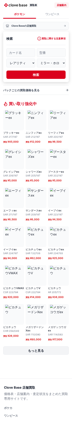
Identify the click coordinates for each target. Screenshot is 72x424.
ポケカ (8, 407)
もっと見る (36, 350)
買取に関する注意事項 (54, 38)
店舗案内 (61, 5)
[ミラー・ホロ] (51, 63)
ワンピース (52, 14)
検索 (36, 75)
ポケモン (19, 14)
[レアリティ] (20, 63)
